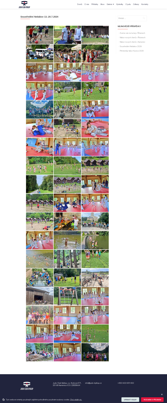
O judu (128, 4)
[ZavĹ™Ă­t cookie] (162, 394)
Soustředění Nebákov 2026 (131, 46)
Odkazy (136, 4)
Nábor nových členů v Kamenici (132, 42)
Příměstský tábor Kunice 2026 (132, 51)
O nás (86, 4)
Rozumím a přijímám (152, 400)
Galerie (109, 4)
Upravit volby (130, 400)
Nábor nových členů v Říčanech (132, 37)
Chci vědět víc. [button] (76, 399)
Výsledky (119, 4)
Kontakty (144, 4)
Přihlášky (94, 4)
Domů (79, 4)
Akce (102, 4)
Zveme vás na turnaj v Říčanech (132, 33)
